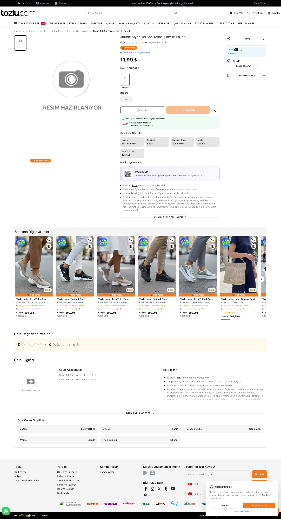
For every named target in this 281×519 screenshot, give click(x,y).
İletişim (17, 476)
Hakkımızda (20, 472)
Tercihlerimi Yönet (242, 511)
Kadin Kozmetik (37, 31)
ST (126, 99)
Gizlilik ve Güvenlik (67, 472)
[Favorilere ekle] (49, 240)
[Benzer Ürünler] (49, 246)
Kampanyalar (107, 472)
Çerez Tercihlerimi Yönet (27, 480)
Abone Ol (259, 474)
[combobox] (195, 484)
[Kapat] (274, 485)
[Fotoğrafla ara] (175, 13)
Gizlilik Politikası (262, 495)
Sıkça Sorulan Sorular (68, 480)
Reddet (225, 505)
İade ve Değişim (65, 488)
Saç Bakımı (82, 31)
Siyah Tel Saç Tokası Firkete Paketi (111, 31)
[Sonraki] (261, 279)
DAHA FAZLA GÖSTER (138, 413)
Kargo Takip (259, 3)
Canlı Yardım (63, 493)
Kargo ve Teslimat (66, 484)
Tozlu (134, 185)
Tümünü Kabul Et (259, 505)
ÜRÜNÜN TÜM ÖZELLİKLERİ (168, 217)
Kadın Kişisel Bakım (61, 31)
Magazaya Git (243, 65)
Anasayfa (19, 31)
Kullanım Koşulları (66, 476)
